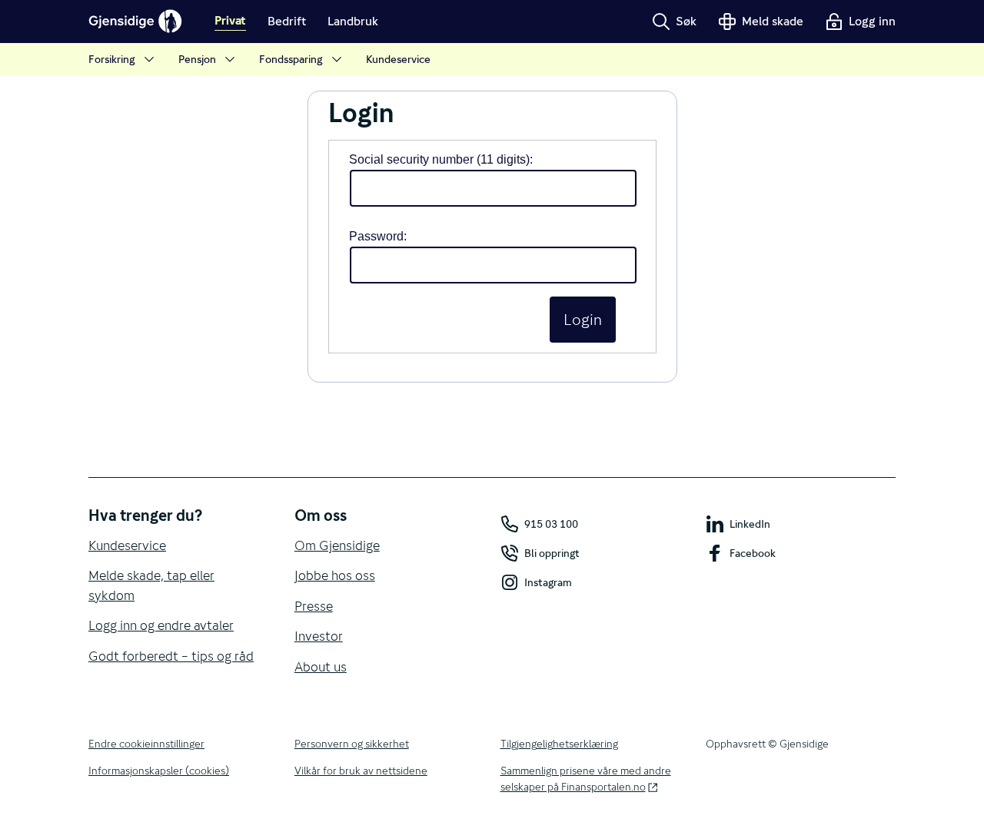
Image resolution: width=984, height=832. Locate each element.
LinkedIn (750, 524)
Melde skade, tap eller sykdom (151, 585)
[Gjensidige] (135, 21)
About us (320, 667)
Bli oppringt (552, 553)
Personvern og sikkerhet (351, 744)
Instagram (548, 582)
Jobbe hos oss (334, 575)
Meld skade (772, 21)
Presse (313, 606)
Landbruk (352, 21)
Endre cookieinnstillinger (146, 744)
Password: (378, 236)
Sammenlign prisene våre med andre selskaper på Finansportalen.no (585, 778)
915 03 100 (551, 524)
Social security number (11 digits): (441, 159)
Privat (230, 21)
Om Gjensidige (337, 545)
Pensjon (197, 59)
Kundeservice (398, 59)
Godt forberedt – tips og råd (171, 656)
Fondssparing (291, 59)
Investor (318, 636)
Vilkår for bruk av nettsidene (360, 770)
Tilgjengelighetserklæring (559, 744)
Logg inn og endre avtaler (161, 625)
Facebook (753, 553)
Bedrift (287, 21)
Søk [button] (686, 21)
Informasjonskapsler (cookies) (158, 770)
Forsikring (111, 59)
